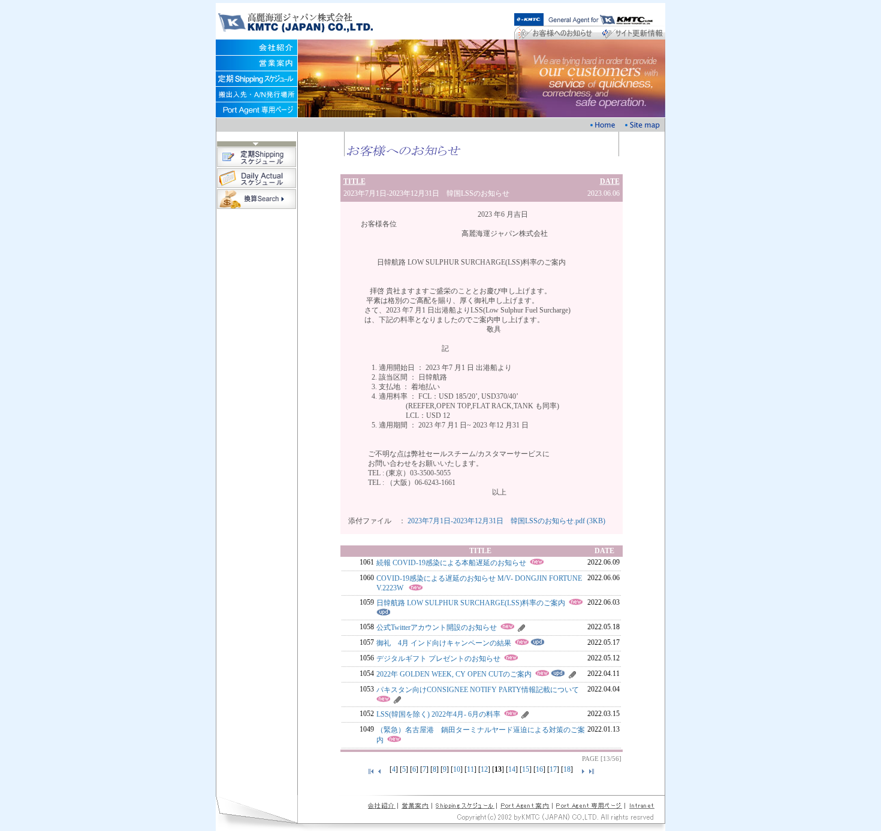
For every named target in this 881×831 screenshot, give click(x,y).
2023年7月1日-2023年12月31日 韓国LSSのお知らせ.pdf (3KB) (506, 521)
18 (567, 769)
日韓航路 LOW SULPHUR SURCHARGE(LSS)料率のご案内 (470, 603)
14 (511, 769)
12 (484, 769)
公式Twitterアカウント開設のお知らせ (436, 627)
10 (456, 769)
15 (525, 769)
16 (539, 769)
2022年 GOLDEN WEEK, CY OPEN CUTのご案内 (454, 674)
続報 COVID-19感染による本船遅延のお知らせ (451, 563)
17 (553, 769)
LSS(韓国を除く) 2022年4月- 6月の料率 (438, 714)
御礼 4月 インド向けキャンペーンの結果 (443, 643)
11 (470, 769)
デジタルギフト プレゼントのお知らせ (438, 658)
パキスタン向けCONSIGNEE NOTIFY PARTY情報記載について (477, 690)
